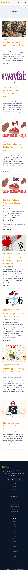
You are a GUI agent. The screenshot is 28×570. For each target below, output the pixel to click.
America (15, 489)
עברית (14, 556)
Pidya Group (20, 565)
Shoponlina (6, 2)
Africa (14, 494)
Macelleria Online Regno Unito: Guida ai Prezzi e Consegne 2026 (12, 203)
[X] (8, 479)
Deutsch (14, 529)
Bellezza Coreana (14, 506)
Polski (14, 541)
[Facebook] (12, 479)
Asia (14, 491)
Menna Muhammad (8, 377)
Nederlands (14, 539)
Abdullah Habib (7, 319)
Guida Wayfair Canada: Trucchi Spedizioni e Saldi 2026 (13, 93)
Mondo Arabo (14, 496)
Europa (14, 486)
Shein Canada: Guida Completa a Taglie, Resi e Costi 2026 (12, 426)
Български (14, 551)
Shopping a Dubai (14, 509)
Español (14, 534)
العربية (14, 524)
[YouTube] (19, 479)
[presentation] (14, 29)
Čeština (14, 548)
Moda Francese (14, 514)
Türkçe (14, 526)
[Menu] (26, 2)
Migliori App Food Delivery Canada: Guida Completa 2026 (13, 371)
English (14, 521)
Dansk (14, 546)
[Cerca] (18, 2)
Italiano (14, 536)
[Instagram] (15, 479)
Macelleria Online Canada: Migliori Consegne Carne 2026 (13, 147)
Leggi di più (7, 63)
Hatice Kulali (7, 48)
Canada (5, 39)
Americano (6, 140)
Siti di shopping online (9, 87)
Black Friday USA (14, 511)
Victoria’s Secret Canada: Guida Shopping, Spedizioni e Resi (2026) (13, 261)
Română (14, 543)
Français (15, 531)
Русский (14, 553)
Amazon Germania (14, 504)
